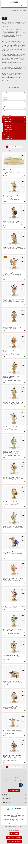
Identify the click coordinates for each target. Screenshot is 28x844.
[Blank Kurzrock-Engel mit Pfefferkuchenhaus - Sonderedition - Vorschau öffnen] (23, 593)
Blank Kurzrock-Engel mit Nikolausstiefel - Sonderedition (13, 351)
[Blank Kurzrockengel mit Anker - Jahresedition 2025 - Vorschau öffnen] (23, 365)
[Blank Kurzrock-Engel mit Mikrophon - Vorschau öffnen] (23, 416)
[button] (24, 93)
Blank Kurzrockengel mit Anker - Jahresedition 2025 (11, 377)
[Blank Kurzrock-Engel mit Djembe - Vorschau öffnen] (23, 695)
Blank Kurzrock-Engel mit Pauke (11, 221)
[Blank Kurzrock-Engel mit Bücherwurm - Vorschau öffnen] (23, 515)
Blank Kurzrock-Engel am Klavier (11, 681)
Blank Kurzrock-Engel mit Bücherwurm (12, 526)
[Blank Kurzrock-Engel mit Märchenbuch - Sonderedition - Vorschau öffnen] (23, 567)
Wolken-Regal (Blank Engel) (9, 169)
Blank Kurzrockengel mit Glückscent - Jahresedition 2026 (12, 196)
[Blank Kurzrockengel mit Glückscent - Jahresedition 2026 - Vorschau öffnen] (23, 185)
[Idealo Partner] (20, 785)
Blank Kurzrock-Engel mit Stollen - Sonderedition (11, 325)
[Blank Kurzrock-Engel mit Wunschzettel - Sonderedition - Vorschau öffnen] (23, 540)
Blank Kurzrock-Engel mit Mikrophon (12, 426)
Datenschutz (11, 830)
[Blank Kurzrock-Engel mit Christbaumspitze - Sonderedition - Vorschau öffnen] (23, 288)
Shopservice (5, 794)
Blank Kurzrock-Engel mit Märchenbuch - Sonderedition (13, 579)
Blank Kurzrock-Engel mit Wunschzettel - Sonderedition (13, 551)
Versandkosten (6, 813)
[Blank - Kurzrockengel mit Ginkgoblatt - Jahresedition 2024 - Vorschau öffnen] (23, 440)
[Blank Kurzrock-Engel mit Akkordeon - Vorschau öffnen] (23, 466)
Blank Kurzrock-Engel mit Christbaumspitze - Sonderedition (13, 300)
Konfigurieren (14, 833)
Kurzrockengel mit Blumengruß (10, 655)
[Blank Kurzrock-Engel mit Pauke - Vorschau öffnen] (23, 210)
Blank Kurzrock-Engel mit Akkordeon (12, 477)
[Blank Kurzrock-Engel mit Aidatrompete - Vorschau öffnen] (23, 719)
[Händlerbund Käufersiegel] (11, 785)
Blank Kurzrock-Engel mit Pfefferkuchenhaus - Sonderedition (11, 604)
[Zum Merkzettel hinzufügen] (23, 155)
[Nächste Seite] (21, 147)
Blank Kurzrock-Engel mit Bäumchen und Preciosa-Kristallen (13, 272)
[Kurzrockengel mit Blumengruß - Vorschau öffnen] (23, 644)
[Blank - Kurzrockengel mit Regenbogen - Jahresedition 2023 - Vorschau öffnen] (23, 619)
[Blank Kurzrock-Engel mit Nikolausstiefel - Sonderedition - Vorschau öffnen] (23, 340)
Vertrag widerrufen (14, 790)
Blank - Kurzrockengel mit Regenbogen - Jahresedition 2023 (13, 630)
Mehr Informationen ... (14, 828)
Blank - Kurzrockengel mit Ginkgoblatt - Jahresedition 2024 (12, 452)
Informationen (6, 798)
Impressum (17, 830)
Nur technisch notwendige (14, 837)
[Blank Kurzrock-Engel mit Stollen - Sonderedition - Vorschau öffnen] (23, 314)
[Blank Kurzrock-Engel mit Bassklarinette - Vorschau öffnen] (23, 391)
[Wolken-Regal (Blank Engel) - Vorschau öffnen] (23, 159)
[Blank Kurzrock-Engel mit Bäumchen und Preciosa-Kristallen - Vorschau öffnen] (23, 261)
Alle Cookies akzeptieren (14, 841)
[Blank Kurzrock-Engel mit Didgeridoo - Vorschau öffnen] (23, 491)
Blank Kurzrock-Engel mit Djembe (11, 706)
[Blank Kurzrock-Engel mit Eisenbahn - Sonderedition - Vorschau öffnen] (23, 744)
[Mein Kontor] (21, 5)
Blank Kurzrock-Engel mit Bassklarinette (13, 402)
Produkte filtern (15, 87)
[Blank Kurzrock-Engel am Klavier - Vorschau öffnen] (23, 670)
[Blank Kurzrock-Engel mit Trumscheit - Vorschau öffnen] (23, 236)
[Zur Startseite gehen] (14, 2)
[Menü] (3, 5)
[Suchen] (19, 5)
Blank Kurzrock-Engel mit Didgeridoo (12, 501)
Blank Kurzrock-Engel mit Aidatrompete (12, 730)
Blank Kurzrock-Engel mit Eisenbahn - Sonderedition (12, 756)
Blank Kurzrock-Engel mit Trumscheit (12, 247)
